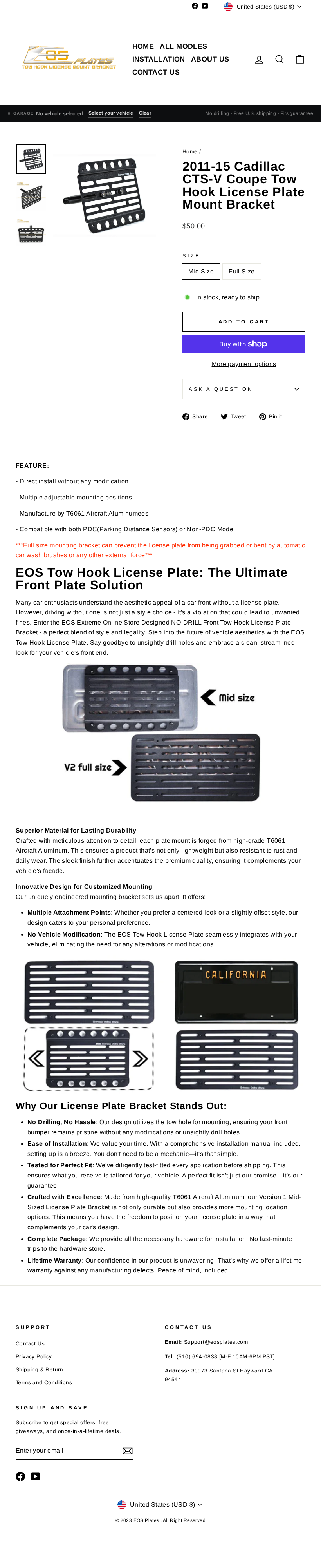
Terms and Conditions (44, 1382)
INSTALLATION (158, 59)
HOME (143, 46)
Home (190, 152)
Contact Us (30, 1344)
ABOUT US (210, 59)
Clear (145, 113)
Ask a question (221, 389)
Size (191, 256)
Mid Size (201, 271)
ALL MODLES (183, 46)
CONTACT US (156, 72)
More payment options (244, 364)
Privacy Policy (34, 1357)
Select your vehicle (110, 113)
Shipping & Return (39, 1369)
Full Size (242, 271)
